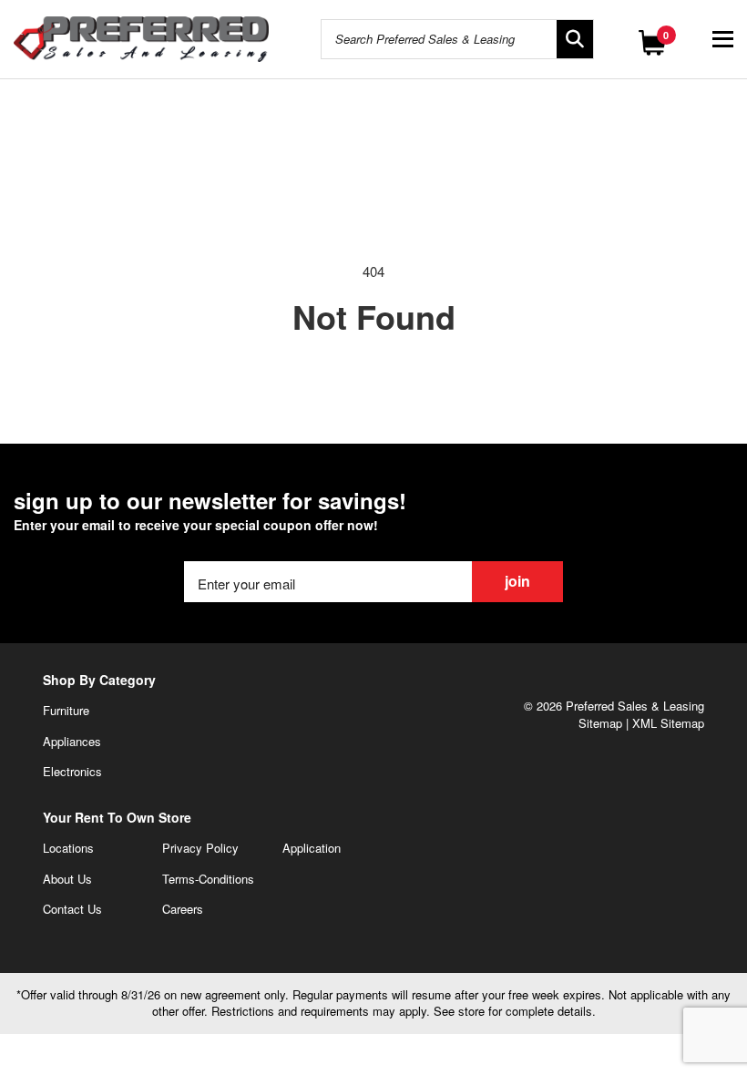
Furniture (66, 710)
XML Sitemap (668, 723)
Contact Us (72, 908)
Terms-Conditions (208, 878)
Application (311, 847)
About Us (67, 878)
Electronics (72, 771)
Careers (182, 908)
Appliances (72, 741)
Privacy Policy (200, 847)
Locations (68, 847)
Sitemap (600, 723)
